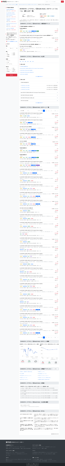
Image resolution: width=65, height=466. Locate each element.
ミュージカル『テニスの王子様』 (47, 459)
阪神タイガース (8, 459)
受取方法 (7, 66)
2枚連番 (14, 53)
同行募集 (8, 71)
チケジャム (8, 60)
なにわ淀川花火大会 (35, 452)
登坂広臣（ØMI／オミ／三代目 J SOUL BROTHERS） (13, 448)
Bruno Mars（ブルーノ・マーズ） (10, 452)
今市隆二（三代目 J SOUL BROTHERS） (26, 448)
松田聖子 (45, 448)
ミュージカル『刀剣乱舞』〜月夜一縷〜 (37, 459)
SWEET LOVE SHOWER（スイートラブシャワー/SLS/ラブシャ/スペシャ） (47, 452)
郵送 (7, 68)
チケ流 (8, 62)
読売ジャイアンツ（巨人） (27, 459)
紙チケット (14, 71)
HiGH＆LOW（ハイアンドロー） (36, 448)
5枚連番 (8, 56)
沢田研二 (43, 448)
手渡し (14, 68)
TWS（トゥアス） (8, 455)
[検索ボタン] (62, 2)
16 (55, 110)
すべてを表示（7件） (39, 76)
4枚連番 (14, 54)
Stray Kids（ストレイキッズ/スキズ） (20, 452)
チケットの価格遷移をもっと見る (12, 41)
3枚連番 (8, 54)
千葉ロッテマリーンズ (21, 459)
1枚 (7, 53)
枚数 (6, 51)
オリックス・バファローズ (14, 459)
